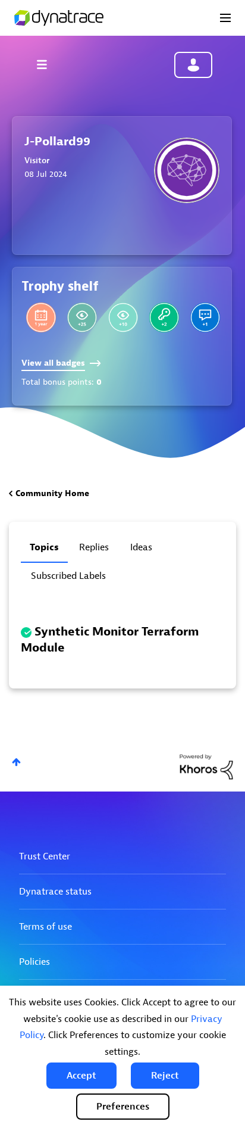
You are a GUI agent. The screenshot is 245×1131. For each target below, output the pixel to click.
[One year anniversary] (41, 317)
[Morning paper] (82, 317)
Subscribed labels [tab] (68, 576)
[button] (81, 1076)
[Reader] (123, 317)
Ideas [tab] (141, 547)
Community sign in (193, 65)
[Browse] (47, 64)
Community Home (52, 493)
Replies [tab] (94, 547)
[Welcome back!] (164, 317)
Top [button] (16, 762)
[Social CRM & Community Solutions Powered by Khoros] (206, 766)
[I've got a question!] (205, 317)
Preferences (122, 1107)
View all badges (53, 363)
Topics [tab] (44, 547)
